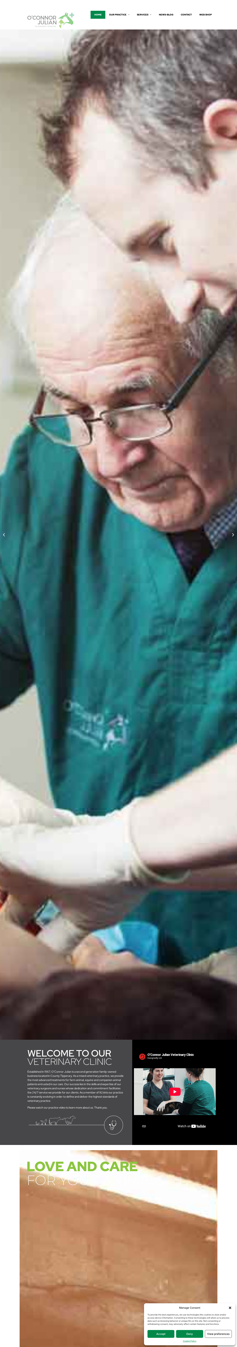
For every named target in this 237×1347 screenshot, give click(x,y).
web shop (205, 14)
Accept (161, 1334)
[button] (230, 1308)
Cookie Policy (189, 1341)
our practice (117, 14)
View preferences (218, 1334)
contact (186, 14)
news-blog (166, 14)
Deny (189, 1334)
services (142, 14)
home (98, 14)
